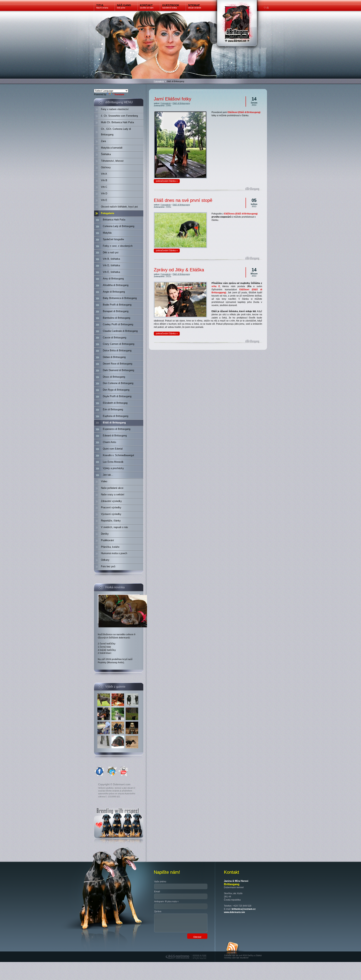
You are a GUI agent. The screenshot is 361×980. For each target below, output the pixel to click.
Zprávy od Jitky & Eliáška (179, 269)
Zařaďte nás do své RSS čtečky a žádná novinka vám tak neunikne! (243, 956)
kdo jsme (124, 6)
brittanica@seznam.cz (244, 909)
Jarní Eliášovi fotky (172, 98)
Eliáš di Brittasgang (181, 103)
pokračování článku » (167, 181)
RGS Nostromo (173, 952)
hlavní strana (102, 6)
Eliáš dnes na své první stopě (183, 200)
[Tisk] (268, 8)
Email (157, 891)
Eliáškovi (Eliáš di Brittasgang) (244, 112)
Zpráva (157, 911)
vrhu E (216, 286)
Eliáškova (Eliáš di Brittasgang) (241, 213)
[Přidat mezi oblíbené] (265, 8)
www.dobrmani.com (234, 912)
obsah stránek (194, 6)
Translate (119, 94)
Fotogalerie (159, 81)
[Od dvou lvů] (118, 706)
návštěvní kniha (170, 6)
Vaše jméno (160, 881)
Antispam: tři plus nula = (166, 901)
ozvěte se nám (146, 6)
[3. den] (118, 748)
